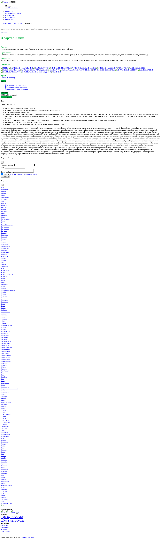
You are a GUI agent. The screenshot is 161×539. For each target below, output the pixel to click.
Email (3, 167)
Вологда (3, 239)
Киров (3, 282)
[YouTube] (8, 512)
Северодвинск (5, 422)
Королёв (3, 294)
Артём (3, 195)
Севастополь (5, 420)
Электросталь (5, 481)
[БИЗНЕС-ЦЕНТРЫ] (136, 68)
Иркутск (3, 264)
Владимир (4, 231)
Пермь (3, 385)
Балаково (3, 203)
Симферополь (5, 426)
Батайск (3, 209)
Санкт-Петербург (6, 414)
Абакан (3, 187)
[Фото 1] (4, 33)
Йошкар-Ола (5, 266)
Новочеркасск (5, 357)
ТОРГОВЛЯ (17, 23)
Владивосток (5, 227)
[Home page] (5, 2)
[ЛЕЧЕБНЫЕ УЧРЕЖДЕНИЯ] (21, 68)
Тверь (2, 448)
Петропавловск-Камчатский (9, 389)
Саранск (3, 416)
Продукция (9, 15)
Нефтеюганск (5, 335)
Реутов (3, 400)
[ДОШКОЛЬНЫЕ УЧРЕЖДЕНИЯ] (34, 70)
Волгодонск (4, 235)
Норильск (4, 363)
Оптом (3, 78)
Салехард (4, 491)
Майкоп (3, 314)
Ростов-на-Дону (6, 402)
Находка (3, 329)
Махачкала (4, 316)
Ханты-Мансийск (6, 503)
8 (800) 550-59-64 (12, 517)
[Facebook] (3, 512)
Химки (3, 468)
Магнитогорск (5, 312)
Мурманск (4, 319)
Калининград (5, 270)
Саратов (3, 418)
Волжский (4, 237)
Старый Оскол (5, 434)
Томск (3, 452)
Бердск (3, 213)
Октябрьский (5, 371)
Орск (2, 379)
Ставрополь (4, 432)
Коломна (3, 288)
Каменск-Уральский (7, 274)
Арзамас (3, 193)
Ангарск (3, 191)
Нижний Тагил (5, 343)
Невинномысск (5, 331)
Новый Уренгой (6, 361)
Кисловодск (4, 284)
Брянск (3, 223)
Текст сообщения (7, 172)
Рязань (3, 408)
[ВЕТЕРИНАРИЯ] (145, 70)
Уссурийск (4, 462)
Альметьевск (5, 189)
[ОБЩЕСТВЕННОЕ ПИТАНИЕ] (83, 68)
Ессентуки (4, 254)
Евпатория (4, 250)
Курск (3, 306)
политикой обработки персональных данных (24, 174)
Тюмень (3, 456)
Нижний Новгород (6, 341)
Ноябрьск (4, 365)
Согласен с (20, 174)
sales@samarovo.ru (13, 520)
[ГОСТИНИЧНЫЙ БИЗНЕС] (103, 70)
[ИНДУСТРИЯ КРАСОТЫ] (60, 68)
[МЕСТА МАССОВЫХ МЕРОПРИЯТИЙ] (76, 70)
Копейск (3, 292)
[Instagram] (13, 512)
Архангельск (5, 197)
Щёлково (3, 479)
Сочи (2, 430)
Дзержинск (4, 244)
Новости (13, 13)
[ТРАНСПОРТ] (54, 70)
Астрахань (4, 199)
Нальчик (3, 327)
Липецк (3, 308)
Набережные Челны (7, 325)
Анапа (3, 495)
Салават (3, 410)
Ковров (3, 286)
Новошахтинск (5, 359)
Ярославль (4, 489)
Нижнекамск (5, 339)
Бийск (2, 217)
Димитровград (5, 246)
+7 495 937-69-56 (11, 8)
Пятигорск (4, 396)
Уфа (2, 464)
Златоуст (3, 258)
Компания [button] (9, 11)
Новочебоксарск (6, 355)
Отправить (5, 176)
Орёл (2, 375)
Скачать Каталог (6, 531)
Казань (3, 268)
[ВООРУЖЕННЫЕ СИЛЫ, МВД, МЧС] (36, 72)
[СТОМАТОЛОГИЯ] (41, 68)
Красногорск (5, 298)
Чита (2, 475)
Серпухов (4, 424)
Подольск (4, 391)
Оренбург (4, 377)
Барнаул (3, 207)
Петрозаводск (5, 387)
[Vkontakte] (18, 512)
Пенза (2, 381)
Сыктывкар (4, 442)
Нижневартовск (6, 337)
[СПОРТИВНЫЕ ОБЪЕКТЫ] (126, 70)
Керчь (3, 280)
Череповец (4, 473)
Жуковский (4, 256)
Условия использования (28, 537)
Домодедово (5, 248)
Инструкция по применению (16, 87)
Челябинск (4, 471)
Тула (2, 454)
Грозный (3, 243)
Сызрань (3, 440)
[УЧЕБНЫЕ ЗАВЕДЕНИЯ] (106, 68)
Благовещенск (5, 219)
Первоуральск (5, 383)
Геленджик (4, 499)
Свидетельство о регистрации (16, 89)
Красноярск (4, 302)
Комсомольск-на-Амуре (8, 290)
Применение (10, 17)
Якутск (3, 487)
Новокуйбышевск (6, 347)
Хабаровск (4, 466)
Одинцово (4, 369)
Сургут (3, 438)
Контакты (9, 19)
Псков (2, 394)
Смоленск (4, 428)
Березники (4, 215)
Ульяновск (4, 460)
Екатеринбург (5, 252)
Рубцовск (4, 404)
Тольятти (3, 450)
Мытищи (3, 323)
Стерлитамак (5, 436)
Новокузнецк (5, 345)
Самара (3, 412)
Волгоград (4, 233)
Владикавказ (5, 229)
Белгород (4, 211)
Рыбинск (3, 406)
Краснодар (4, 300)
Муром (3, 321)
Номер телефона (7, 165)
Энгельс (3, 483)
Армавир (3, 497)
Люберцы (4, 310)
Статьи (18, 13)
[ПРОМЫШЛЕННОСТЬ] (11, 72)
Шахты (3, 477)
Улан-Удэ (3, 458)
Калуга (3, 272)
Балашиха (4, 205)
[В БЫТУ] (5, 68)
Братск (3, 221)
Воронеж (4, 241)
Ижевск (3, 262)
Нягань (3, 493)
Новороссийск (5, 351)
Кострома (4, 296)
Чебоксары (4, 469)
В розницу (11, 78)
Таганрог (3, 444)
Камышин (4, 276)
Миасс (3, 318)
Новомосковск (5, 349)
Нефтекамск (4, 333)
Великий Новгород (6, 225)
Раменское (4, 398)
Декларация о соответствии (15, 85)
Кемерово (4, 278)
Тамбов (3, 446)
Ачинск (3, 201)
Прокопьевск (5, 393)
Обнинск (3, 367)
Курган (3, 304)
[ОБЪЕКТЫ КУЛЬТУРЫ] (10, 70)
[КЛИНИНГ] (56, 72)
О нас (7, 13)
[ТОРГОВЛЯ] (122, 68)
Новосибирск (5, 353)
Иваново (3, 260)
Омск (2, 373)
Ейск (2, 501)
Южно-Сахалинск (6, 485)
